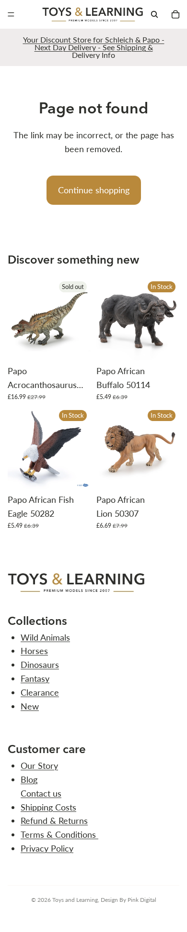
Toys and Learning (75, 899)
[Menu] (11, 14)
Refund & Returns (54, 820)
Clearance (40, 692)
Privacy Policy (47, 848)
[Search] (154, 14)
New (30, 706)
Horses (34, 650)
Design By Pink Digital (128, 899)
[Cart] (175, 14)
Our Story (39, 765)
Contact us (41, 793)
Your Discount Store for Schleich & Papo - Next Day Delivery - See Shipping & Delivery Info (93, 47)
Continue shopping (93, 190)
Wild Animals (45, 637)
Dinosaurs (40, 664)
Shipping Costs (48, 807)
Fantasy (35, 678)
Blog (29, 779)
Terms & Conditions (59, 834)
